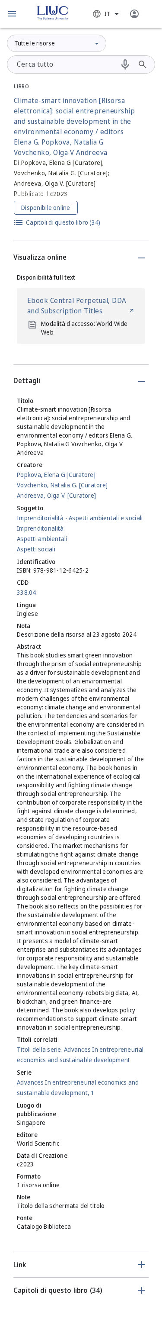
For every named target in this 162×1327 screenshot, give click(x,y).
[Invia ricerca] (142, 64)
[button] (12, 14)
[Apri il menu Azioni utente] (134, 14)
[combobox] (106, 14)
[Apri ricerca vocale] (125, 64)
